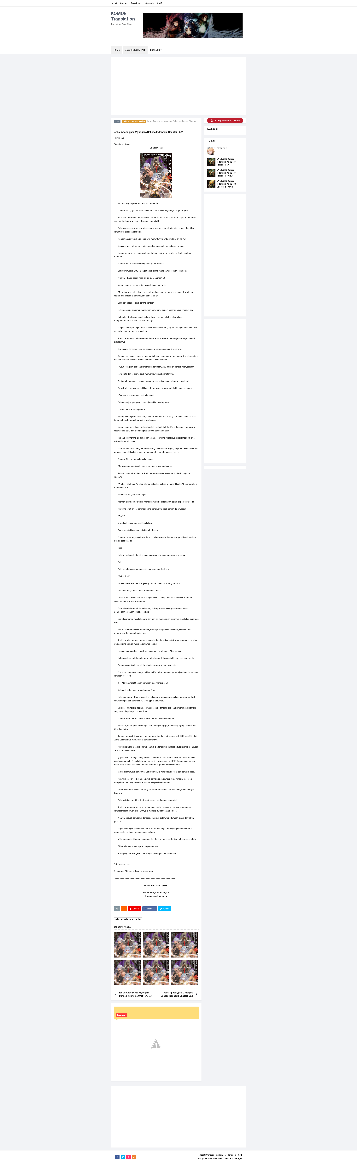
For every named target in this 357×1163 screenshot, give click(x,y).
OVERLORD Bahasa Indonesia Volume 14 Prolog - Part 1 (226, 162)
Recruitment (220, 1155)
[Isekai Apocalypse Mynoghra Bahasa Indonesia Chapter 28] (184, 973)
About (202, 1155)
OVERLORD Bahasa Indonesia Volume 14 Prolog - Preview (226, 173)
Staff (239, 1155)
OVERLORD (222, 148)
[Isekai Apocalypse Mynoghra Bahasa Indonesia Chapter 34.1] (156, 973)
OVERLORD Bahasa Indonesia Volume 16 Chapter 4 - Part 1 (226, 184)
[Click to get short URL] (117, 908)
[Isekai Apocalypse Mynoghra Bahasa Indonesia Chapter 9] (156, 945)
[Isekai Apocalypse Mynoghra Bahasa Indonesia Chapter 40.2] (127, 973)
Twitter (165, 909)
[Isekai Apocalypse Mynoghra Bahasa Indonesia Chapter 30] (127, 945)
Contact (210, 1155)
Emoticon (121, 1015)
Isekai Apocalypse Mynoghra (134, 121)
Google (135, 909)
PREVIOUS (149, 885)
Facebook (150, 909)
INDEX (158, 885)
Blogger (238, 1158)
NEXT (166, 885)
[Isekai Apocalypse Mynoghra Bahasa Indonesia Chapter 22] (184, 945)
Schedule (232, 1155)
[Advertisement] (178, 94)
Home (117, 121)
